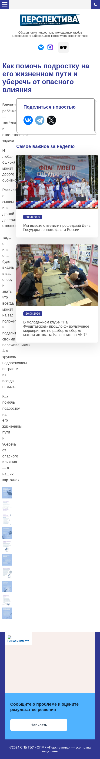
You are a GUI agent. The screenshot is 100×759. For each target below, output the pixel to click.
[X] (51, 120)
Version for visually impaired (63, 47)
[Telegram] (39, 120)
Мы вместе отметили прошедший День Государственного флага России (56, 227)
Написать (38, 725)
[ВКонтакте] (28, 120)
